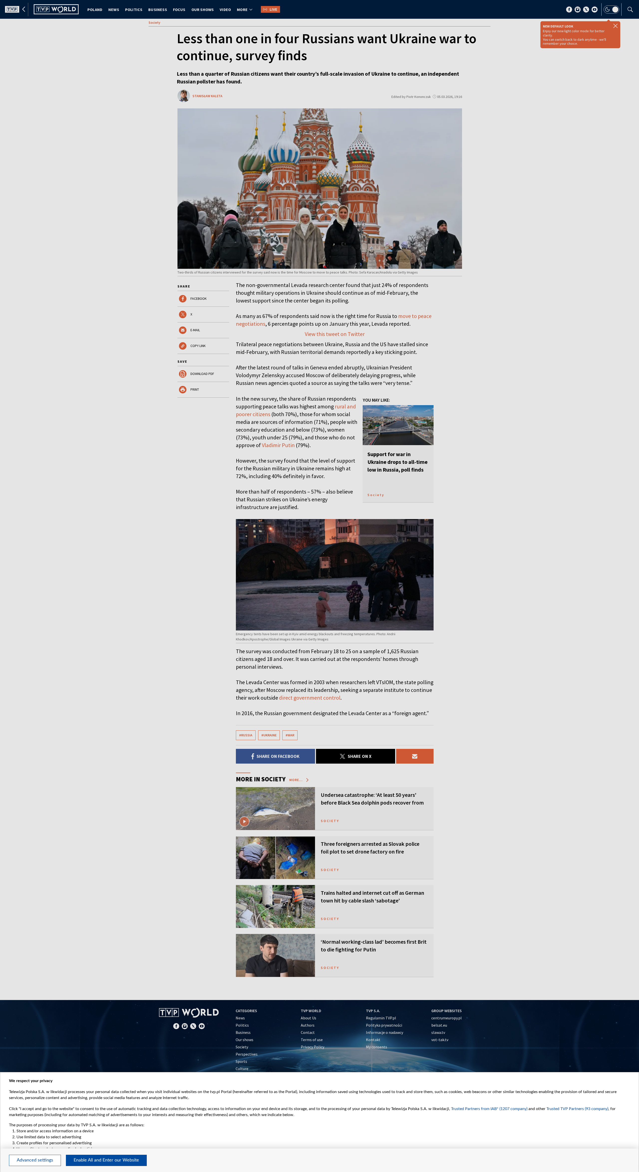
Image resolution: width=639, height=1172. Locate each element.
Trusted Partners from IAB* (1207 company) (489, 1109)
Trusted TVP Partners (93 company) (577, 1109)
